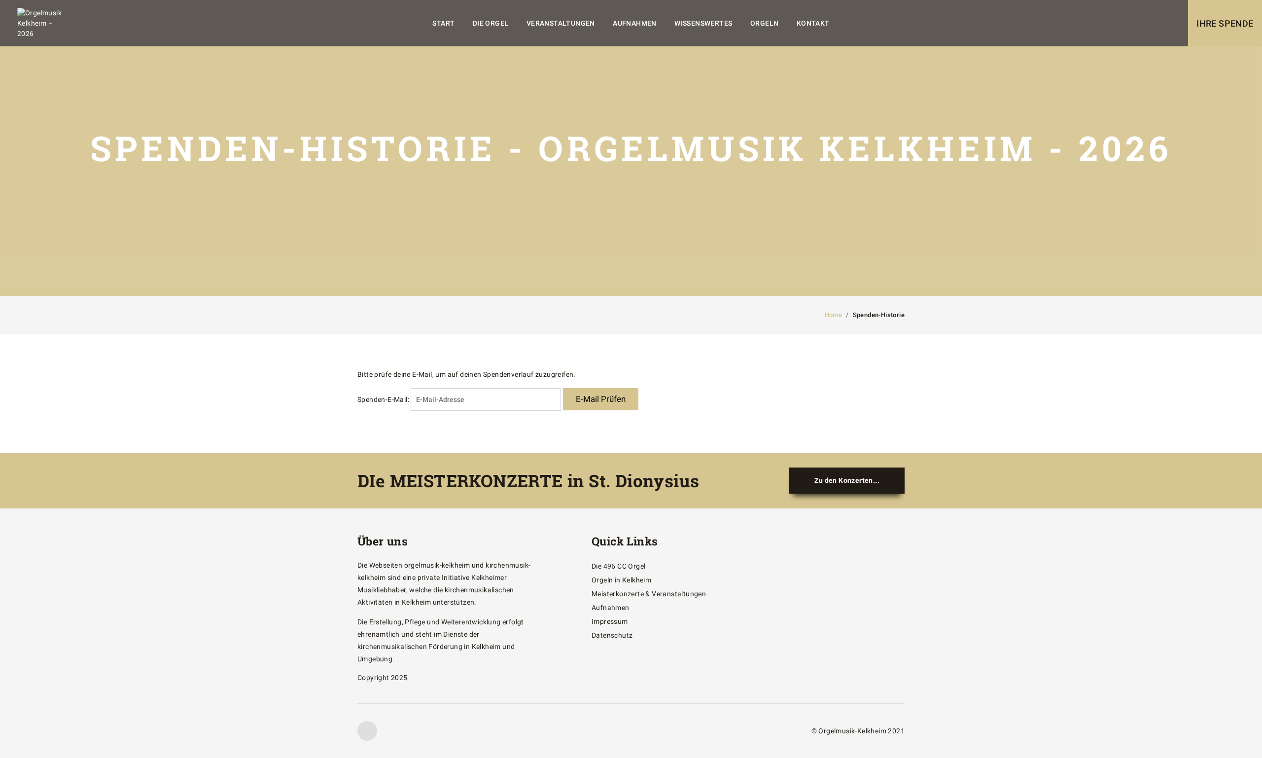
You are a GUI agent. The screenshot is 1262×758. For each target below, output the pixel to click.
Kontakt (813, 23)
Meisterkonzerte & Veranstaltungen (649, 594)
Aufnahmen (635, 23)
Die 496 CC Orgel (618, 566)
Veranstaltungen (560, 23)
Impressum (610, 621)
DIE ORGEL (491, 23)
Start (443, 23)
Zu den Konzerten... (846, 480)
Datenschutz (612, 635)
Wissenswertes (703, 23)
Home (833, 315)
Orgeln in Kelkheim (621, 580)
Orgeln (764, 23)
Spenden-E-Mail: (383, 399)
